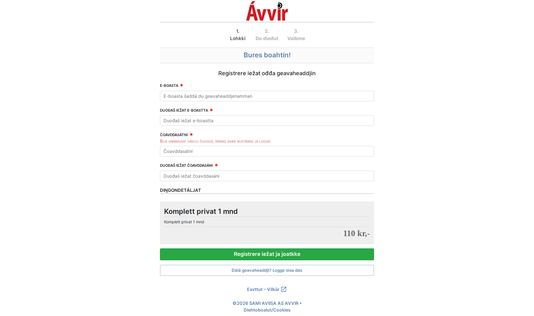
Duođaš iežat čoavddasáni (186, 165)
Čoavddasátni (174, 135)
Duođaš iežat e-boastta (184, 110)
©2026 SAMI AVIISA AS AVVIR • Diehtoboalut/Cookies (267, 306)
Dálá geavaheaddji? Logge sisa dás (267, 270)
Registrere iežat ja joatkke (267, 254)
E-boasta (169, 85)
